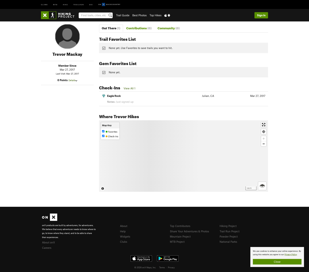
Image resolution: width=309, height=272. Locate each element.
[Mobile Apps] (167, 15)
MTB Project (177, 241)
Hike (65, 4)
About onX (48, 242)
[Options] (262, 186)
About (123, 226)
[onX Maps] (49, 219)
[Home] (59, 15)
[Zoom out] (263, 143)
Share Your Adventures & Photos (189, 231)
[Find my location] (263, 131)
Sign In (261, 15)
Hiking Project (228, 226)
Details (71, 80)
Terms (162, 267)
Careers (46, 247)
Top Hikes (155, 15)
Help (123, 231)
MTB (55, 4)
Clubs (123, 241)
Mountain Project (180, 236)
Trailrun (78, 4)
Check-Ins (112, 136)
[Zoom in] (263, 138)
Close (277, 261)
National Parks (228, 241)
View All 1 (129, 88)
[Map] (183, 156)
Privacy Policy (291, 254)
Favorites (112, 131)
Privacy (171, 267)
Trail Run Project (229, 231)
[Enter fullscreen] (263, 124)
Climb (44, 4)
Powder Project (229, 236)
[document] (277, 256)
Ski (91, 4)
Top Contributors (180, 226)
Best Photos (139, 15)
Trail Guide (122, 15)
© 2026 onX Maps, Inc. (145, 267)
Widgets (125, 236)
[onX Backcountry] (109, 5)
